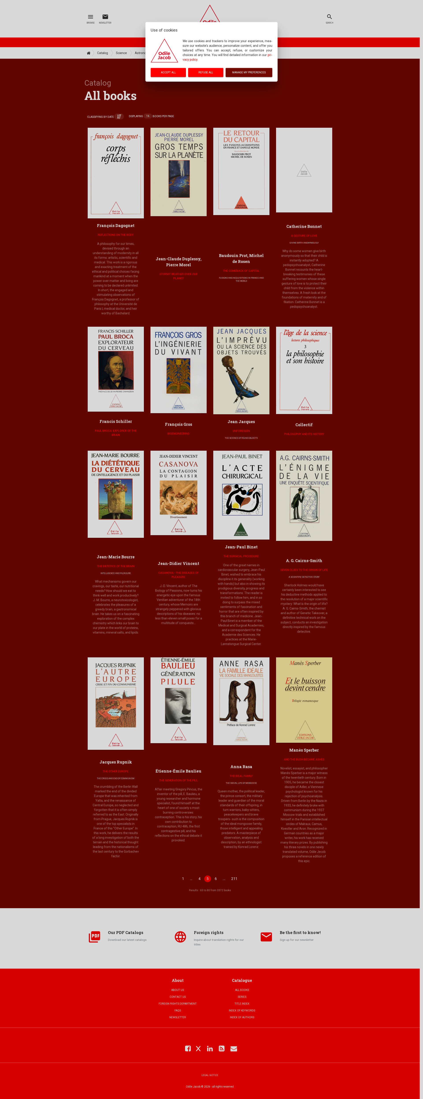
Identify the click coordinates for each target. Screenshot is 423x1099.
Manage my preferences (249, 72)
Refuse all (206, 72)
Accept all (168, 72)
